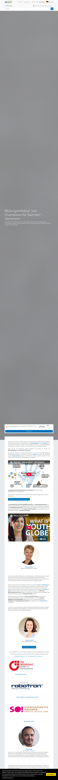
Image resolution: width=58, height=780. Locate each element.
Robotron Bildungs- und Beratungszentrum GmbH (27, 697)
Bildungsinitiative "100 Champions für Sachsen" (29, 656)
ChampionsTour (43, 600)
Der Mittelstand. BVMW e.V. (21, 674)
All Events (9, 6)
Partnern (35, 454)
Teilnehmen (29, 431)
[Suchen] (52, 9)
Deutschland (49, 5)
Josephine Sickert (29, 640)
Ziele (9, 590)
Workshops (45, 584)
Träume (45, 589)
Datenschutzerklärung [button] (7, 777)
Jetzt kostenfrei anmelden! (29, 647)
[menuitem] (20, 2)
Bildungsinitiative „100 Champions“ (39, 443)
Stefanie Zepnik (29, 567)
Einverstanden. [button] (51, 774)
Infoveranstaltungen (39, 5)
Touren (38, 584)
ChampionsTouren (16, 455)
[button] (37, 2)
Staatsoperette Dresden (29, 721)
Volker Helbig (29, 749)
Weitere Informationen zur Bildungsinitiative (19, 499)
